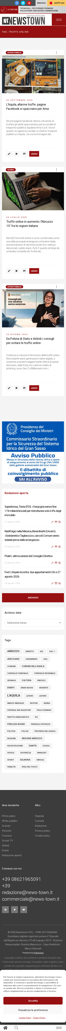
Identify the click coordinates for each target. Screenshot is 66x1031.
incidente (43, 688)
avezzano (13, 658)
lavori (29, 696)
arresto (30, 651)
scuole (10, 753)
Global (10, 170)
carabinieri (31, 659)
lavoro (42, 696)
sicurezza (25, 753)
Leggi (34, 154)
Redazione (41, 825)
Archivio (33, 597)
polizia (24, 731)
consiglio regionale (44, 673)
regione (11, 738)
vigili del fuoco (29, 767)
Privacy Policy (39, 1018)
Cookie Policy (25, 1018)
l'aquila (13, 695)
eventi (11, 687)
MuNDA (47, 703)
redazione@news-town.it (27, 892)
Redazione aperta (11, 855)
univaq (40, 760)
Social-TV (7, 840)
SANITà (33, 745)
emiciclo (41, 680)
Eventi (5, 850)
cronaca (11, 680)
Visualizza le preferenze (33, 1010)
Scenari (6, 825)
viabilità (11, 767)
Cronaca (7, 835)
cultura (26, 680)
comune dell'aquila (33, 666)
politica (11, 731)
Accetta (33, 1000)
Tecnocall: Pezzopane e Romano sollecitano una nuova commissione (39, 9)
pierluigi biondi (16, 724)
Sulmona (25, 760)
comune (11, 666)
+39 (6, 886)
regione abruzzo (32, 738)
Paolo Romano (44, 710)
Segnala (39, 816)
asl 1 (52, 651)
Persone (6, 830)
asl (41, 651)
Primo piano (8, 816)
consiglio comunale (17, 673)
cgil (45, 659)
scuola (46, 746)
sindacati (41, 753)
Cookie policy (42, 835)
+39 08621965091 (21, 879)
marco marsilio (15, 703)
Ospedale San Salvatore (19, 710)
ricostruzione (15, 746)
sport (10, 760)
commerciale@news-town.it (30, 899)
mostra (34, 703)
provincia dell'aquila (45, 731)
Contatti (39, 820)
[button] (56, 52)
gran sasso (27, 687)
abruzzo (13, 651)
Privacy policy (42, 830)
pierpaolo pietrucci (40, 724)
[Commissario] (33, 452)
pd (36, 717)
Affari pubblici (14, 53)
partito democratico (18, 717)
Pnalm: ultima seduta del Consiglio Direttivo (29, 556)
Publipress (38, 953)
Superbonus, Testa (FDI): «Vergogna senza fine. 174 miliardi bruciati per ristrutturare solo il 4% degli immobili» (33, 511)
